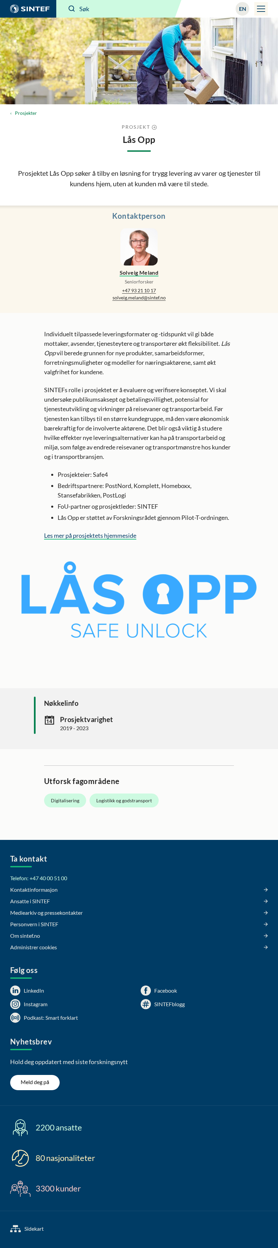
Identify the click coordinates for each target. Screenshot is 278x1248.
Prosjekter (26, 113)
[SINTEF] (28, 9)
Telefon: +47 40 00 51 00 (38, 878)
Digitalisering (65, 800)
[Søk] (71, 8)
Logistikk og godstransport (124, 800)
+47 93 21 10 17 (139, 290)
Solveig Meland (139, 272)
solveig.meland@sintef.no (139, 297)
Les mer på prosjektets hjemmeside (90, 535)
